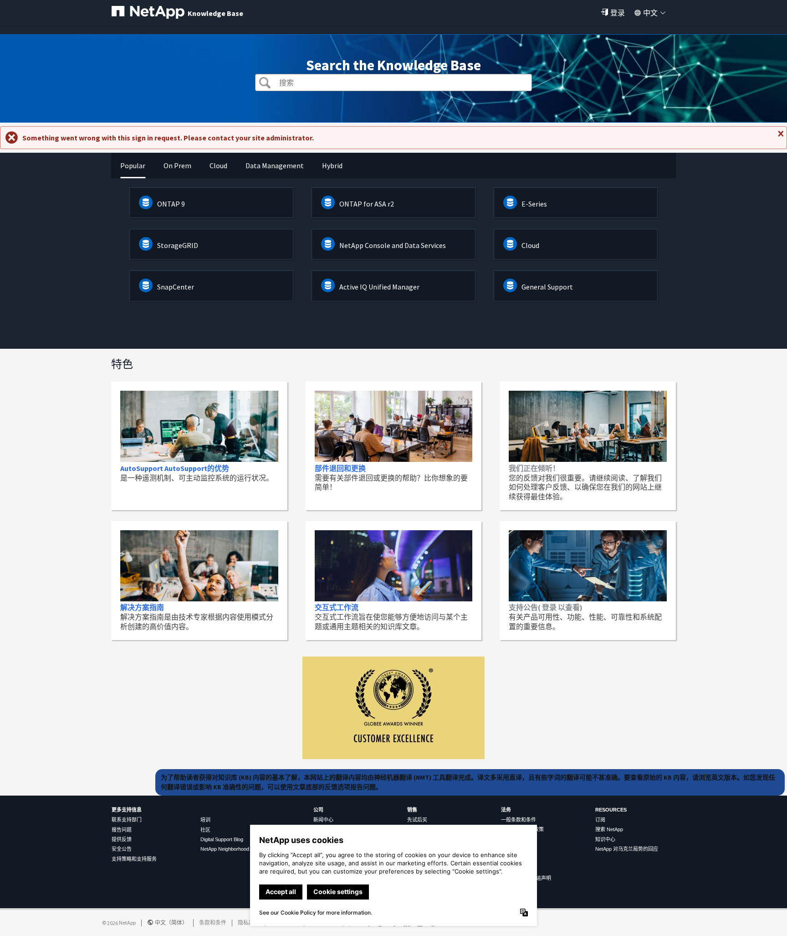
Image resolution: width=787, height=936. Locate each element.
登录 (617, 12)
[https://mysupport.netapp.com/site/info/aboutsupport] (393, 756)
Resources (611, 809)
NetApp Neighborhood (224, 849)
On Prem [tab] (177, 165)
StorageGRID (177, 245)
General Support (547, 286)
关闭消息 (779, 137)
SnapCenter (175, 286)
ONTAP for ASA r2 (366, 203)
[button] (265, 83)
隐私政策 (249, 922)
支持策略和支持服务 (134, 859)
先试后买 (417, 819)
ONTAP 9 (171, 203)
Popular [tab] (132, 165)
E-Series (534, 203)
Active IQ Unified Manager (379, 286)
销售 (412, 809)
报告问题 (122, 830)
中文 (650, 12)
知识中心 (605, 839)
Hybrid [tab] (332, 165)
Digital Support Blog (221, 839)
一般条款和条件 (518, 819)
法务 (506, 809)
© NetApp (119, 922)
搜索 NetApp (609, 829)
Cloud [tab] (218, 165)
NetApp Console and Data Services (392, 245)
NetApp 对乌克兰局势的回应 (626, 849)
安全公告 (122, 849)
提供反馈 (122, 839)
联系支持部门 (127, 819)
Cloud (530, 245)
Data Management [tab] (274, 165)
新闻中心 (323, 819)
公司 (318, 809)
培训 (205, 819)
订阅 (600, 819)
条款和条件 (212, 922)
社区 (205, 830)
